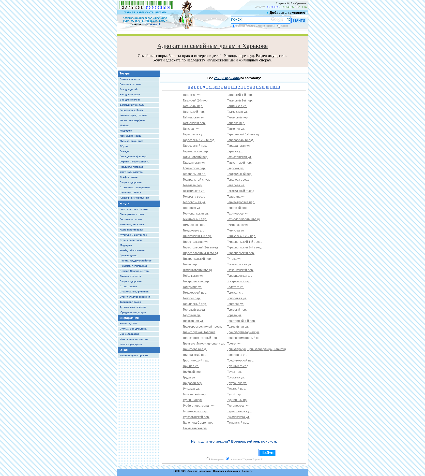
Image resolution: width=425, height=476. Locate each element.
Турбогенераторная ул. (199, 405)
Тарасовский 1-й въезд (243, 134)
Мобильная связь (130, 135)
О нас (124, 350)
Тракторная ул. (193, 321)
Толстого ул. (235, 287)
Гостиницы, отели (131, 219)
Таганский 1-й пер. (240, 95)
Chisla (218, 473)
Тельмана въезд (194, 196)
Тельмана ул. (236, 196)
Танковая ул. (191, 128)
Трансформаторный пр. (243, 338)
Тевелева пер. (192, 185)
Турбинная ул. (192, 400)
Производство (128, 255)
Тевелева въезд (238, 179)
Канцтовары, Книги (131, 110)
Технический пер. (195, 219)
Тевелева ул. (236, 185)
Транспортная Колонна (199, 332)
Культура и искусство (133, 234)
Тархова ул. (235, 151)
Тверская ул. (235, 168)
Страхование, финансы (134, 291)
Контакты (247, 471)
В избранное (298, 3)
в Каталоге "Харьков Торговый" (247, 459)
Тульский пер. (236, 388)
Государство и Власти (134, 209)
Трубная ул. (191, 366)
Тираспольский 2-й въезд (200, 247)
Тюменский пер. (238, 422)
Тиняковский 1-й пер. (197, 236)
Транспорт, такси (130, 302)
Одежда (124, 151)
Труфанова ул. (237, 383)
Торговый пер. (237, 309)
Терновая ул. (192, 208)
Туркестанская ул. (239, 411)
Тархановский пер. (196, 151)
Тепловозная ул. (194, 202)
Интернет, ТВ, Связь (132, 224)
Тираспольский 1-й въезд (244, 242)
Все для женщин (130, 94)
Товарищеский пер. (196, 281)
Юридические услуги (133, 312)
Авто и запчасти (130, 79)
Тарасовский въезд (240, 140)
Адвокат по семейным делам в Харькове (212, 45)
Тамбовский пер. (194, 123)
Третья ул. (234, 343)
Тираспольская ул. (195, 242)
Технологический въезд (243, 219)
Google (284, 26)
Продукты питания (131, 166)
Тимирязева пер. (194, 225)
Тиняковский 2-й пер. (241, 236)
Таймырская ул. (193, 117)
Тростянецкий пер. (196, 360)
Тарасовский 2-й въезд (198, 140)
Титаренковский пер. (197, 258)
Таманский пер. (237, 117)
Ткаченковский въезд (197, 270)
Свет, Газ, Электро (131, 172)
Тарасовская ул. (194, 134)
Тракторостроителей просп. (202, 326)
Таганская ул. (192, 95)
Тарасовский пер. (195, 145)
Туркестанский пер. (196, 417)
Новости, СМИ (128, 323)
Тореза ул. (234, 315)
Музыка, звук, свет (131, 141)
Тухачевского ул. (238, 417)
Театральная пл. (194, 174)
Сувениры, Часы (130, 192)
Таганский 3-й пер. (240, 100)
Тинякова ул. (235, 230)
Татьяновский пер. (195, 157)
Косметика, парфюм (132, 120)
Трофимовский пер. (240, 360)
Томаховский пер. (195, 292)
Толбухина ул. (192, 287)
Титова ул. (234, 258)
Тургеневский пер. (195, 411)
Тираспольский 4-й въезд (200, 253)
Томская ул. (235, 292)
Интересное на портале (134, 339)
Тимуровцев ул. (193, 230)
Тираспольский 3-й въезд (244, 247)
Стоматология (128, 286)
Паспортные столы (132, 214)
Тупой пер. (234, 394)
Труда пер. (234, 372)
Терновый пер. (237, 208)
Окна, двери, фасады (133, 156)
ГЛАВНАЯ (129, 12)
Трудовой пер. (192, 383)
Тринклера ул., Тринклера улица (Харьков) (256, 349)
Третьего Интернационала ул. (204, 343)
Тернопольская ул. (196, 213)
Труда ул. (189, 377)
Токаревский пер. (239, 281)
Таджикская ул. (237, 112)
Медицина (126, 130)
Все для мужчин (130, 99)
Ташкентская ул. (194, 162)
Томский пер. (192, 298)
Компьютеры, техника (133, 115)
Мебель (124, 125)
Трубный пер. (192, 372)
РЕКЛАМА (161, 12)
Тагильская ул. (237, 106)
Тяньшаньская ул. (195, 428)
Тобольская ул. (193, 275)
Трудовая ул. (236, 377)
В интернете (217, 459)
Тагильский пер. (194, 112)
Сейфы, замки (128, 177)
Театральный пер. (239, 174)
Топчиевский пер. (195, 304)
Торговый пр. (192, 315)
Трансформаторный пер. (200, 338)
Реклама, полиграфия (133, 265)
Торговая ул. (235, 304)
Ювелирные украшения (134, 197)
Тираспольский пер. (241, 253)
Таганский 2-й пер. (195, 100)
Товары (125, 73)
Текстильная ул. (194, 191)
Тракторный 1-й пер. (241, 321)
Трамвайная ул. (238, 326)
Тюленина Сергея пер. (198, 422)
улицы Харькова (227, 78)
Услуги (124, 203)
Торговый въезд (194, 309)
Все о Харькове (129, 333)
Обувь (124, 146)
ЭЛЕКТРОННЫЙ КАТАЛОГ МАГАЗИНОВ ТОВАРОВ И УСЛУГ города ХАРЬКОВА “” (145, 21)
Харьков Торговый (199, 471)
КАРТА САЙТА (145, 12)
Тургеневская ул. (238, 405)
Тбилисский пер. (194, 168)
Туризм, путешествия (133, 307)
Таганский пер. (193, 106)
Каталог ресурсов (131, 344)
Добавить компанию (287, 12)
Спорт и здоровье (131, 182)
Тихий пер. (190, 264)
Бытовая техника (130, 84)
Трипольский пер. (195, 355)
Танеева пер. (236, 123)
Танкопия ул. (236, 128)
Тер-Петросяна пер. (241, 202)
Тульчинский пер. (194, 394)
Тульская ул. (191, 388)
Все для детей (128, 89)
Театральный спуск (196, 179)
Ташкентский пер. (239, 162)
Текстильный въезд (240, 191)
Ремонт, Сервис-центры (134, 271)
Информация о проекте (134, 355)
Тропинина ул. (237, 355)
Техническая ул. (238, 213)
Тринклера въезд (195, 349)
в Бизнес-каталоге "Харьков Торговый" (256, 26)
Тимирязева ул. (237, 225)
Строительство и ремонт (135, 187)
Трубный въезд (237, 366)
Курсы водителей (131, 240)
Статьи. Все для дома (133, 328)
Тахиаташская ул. (239, 157)
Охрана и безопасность (134, 161)
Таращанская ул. (238, 145)
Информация (129, 318)
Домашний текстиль (132, 104)
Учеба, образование (132, 250)
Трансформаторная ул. (243, 332)
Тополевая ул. (237, 298)
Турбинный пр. (237, 400)
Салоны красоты (130, 276)
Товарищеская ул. (239, 275)
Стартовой (282, 3)
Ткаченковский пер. (240, 270)
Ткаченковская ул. (239, 264)
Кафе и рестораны (131, 229)
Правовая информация (226, 471)
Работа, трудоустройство (136, 260)
